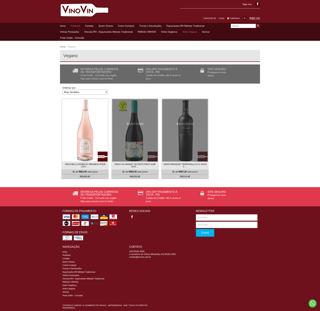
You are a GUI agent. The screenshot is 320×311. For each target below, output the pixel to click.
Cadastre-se (209, 18)
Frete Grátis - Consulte (72, 37)
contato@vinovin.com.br (140, 257)
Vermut (206, 31)
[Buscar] (258, 26)
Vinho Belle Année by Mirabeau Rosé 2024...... (85, 165)
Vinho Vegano (189, 31)
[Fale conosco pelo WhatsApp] (312, 303)
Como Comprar (126, 25)
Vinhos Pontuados (69, 31)
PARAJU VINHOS (147, 31)
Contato (89, 25)
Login (221, 18)
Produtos (75, 25)
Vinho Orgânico (169, 31)
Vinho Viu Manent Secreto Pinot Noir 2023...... (135, 165)
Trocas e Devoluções (150, 25)
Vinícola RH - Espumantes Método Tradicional (108, 31)
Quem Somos (105, 25)
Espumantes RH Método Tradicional (185, 25)
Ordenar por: (69, 87)
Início (63, 25)
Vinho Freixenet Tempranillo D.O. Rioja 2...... (185, 165)
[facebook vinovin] (131, 217)
